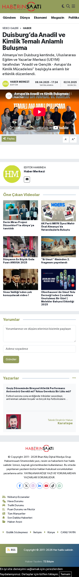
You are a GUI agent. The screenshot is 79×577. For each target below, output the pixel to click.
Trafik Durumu (16, 505)
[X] (26, 486)
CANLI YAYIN (68, 532)
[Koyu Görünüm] (63, 6)
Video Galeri (10, 28)
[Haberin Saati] (21, 6)
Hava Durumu (15, 501)
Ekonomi (40, 17)
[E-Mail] (27, 179)
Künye (51, 532)
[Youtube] (46, 486)
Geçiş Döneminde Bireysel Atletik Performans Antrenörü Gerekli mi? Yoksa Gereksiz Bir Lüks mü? (38, 390)
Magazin (57, 17)
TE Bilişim (48, 561)
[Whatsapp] (59, 486)
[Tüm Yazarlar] (74, 378)
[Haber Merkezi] (12, 174)
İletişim (37, 532)
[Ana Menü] (73, 6)
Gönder (11, 359)
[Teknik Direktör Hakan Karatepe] (13, 421)
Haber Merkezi (34, 171)
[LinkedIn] (40, 486)
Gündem (9, 17)
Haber (27, 28)
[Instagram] (33, 486)
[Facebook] (20, 486)
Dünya (25, 17)
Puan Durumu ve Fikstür (21, 509)
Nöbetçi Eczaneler (19, 497)
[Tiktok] (53, 486)
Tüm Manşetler (17, 513)
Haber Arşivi (15, 521)
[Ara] (68, 6)
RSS (12, 550)
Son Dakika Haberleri (20, 517)
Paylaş (11, 138)
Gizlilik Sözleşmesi (17, 532)
